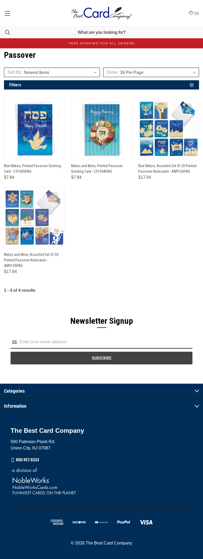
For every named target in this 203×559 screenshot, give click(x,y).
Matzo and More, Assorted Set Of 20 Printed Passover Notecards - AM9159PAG (31, 260)
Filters (15, 84)
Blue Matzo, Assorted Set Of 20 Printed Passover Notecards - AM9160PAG (167, 168)
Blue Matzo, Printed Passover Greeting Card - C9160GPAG (32, 168)
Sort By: (14, 72)
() (196, 13)
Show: (112, 72)
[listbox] (62, 72)
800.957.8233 (27, 459)
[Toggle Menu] (7, 13)
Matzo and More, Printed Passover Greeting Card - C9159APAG (97, 168)
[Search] (5, 32)
